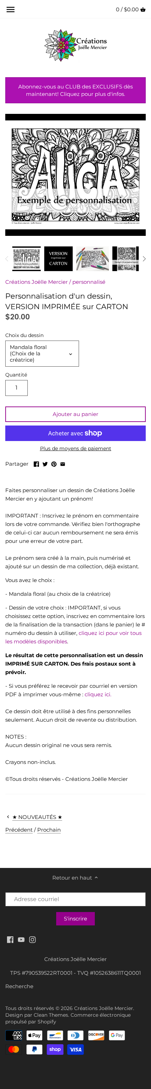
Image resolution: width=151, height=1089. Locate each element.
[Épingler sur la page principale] (54, 463)
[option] (26, 258)
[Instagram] (32, 939)
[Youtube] (21, 939)
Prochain (49, 829)
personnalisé (88, 282)
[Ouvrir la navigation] (10, 9)
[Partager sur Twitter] (45, 463)
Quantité (16, 375)
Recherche (19, 986)
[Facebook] (10, 939)
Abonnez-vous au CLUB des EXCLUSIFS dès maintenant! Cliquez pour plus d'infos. (75, 90)
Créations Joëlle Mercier (36, 282)
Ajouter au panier (75, 414)
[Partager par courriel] (62, 463)
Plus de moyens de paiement (75, 448)
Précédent (19, 829)
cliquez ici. (98, 694)
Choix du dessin (24, 335)
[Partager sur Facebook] (36, 463)
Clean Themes (51, 1015)
